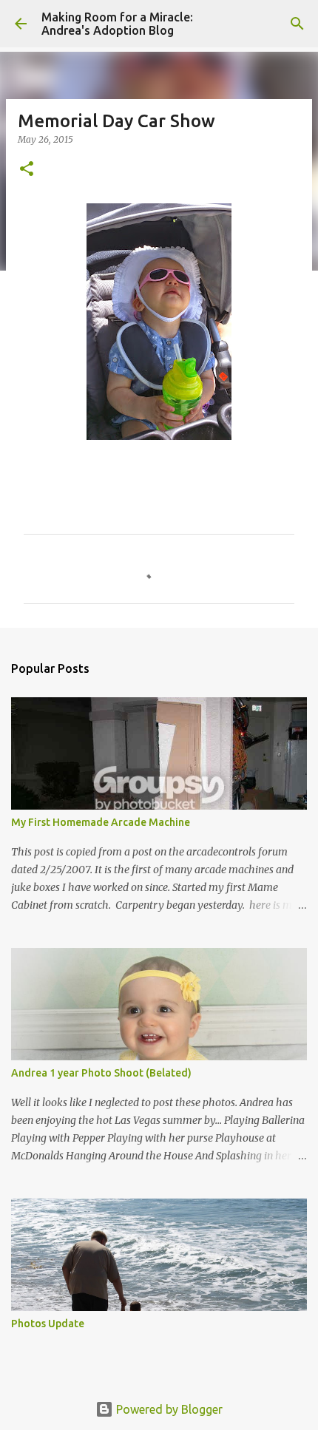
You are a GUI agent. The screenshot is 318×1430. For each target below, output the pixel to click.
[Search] (297, 23)
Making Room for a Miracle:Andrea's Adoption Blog (117, 23)
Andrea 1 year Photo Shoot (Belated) (101, 1073)
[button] (26, 170)
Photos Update (47, 1323)
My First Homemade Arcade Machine (100, 822)
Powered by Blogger (168, 1409)
